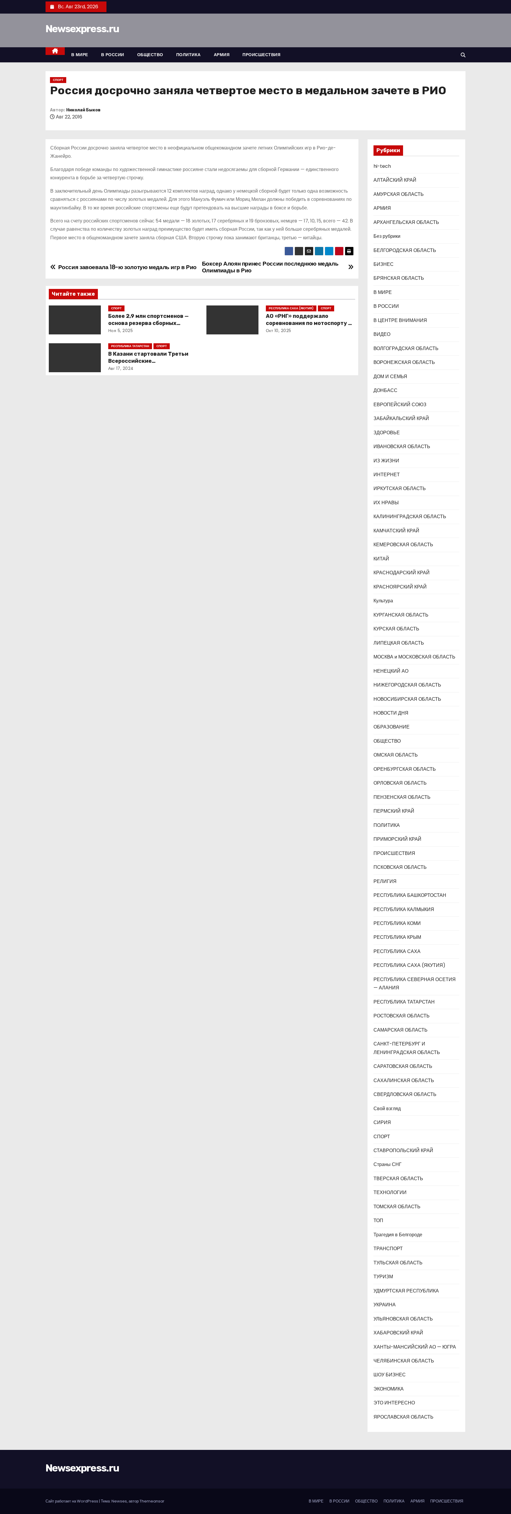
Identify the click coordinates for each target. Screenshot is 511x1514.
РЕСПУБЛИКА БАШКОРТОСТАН (409, 895)
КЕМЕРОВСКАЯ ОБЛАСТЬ (403, 544)
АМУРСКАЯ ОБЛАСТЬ (398, 194)
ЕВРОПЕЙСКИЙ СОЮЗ (399, 404)
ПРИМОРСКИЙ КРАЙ (397, 839)
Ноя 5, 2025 (120, 331)
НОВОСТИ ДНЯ (390, 713)
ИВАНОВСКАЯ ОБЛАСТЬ (401, 446)
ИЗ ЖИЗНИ (386, 460)
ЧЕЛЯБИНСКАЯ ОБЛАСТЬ (403, 1360)
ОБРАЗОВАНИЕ (391, 726)
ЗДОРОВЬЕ (386, 432)
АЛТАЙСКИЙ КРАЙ (394, 180)
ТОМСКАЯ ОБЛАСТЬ (397, 1206)
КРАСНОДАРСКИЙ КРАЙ (401, 572)
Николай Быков (83, 110)
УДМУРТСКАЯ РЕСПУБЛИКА (406, 1290)
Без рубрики (386, 236)
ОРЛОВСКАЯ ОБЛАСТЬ (400, 783)
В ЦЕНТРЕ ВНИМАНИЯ (400, 320)
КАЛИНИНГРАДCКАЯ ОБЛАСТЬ (409, 516)
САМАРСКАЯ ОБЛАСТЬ (400, 1030)
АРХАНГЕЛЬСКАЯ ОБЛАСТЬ (406, 222)
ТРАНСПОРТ (388, 1248)
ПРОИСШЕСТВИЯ (261, 55)
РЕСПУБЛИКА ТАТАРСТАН (130, 346)
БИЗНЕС (383, 264)
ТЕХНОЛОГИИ (390, 1192)
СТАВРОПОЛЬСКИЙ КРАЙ (403, 1150)
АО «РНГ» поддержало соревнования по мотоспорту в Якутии (308, 323)
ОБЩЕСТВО (150, 55)
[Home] (55, 51)
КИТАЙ (381, 558)
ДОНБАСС (385, 390)
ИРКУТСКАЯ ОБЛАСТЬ (399, 488)
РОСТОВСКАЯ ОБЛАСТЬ (401, 1015)
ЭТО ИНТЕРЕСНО (394, 1402)
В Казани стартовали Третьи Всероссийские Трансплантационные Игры (148, 361)
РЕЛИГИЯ (385, 881)
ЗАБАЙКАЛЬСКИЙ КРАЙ (401, 418)
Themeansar (152, 1501)
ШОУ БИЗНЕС (389, 1374)
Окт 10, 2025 (278, 331)
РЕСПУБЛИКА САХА (397, 951)
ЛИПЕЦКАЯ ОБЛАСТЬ (398, 643)
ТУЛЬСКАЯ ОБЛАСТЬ (398, 1262)
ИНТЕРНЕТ (386, 474)
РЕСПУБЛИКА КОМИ (397, 923)
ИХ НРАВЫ (386, 502)
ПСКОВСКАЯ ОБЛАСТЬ (400, 867)
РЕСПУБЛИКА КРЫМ (397, 937)
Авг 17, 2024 (121, 368)
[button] (463, 55)
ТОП (378, 1220)
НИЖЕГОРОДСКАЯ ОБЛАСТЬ (407, 685)
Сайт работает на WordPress (72, 1501)
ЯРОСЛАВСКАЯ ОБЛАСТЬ (403, 1417)
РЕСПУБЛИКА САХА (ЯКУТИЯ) (291, 308)
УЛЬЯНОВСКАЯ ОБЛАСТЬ (403, 1318)
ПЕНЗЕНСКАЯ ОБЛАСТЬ (402, 797)
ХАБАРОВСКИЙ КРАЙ (398, 1332)
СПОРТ (58, 80)
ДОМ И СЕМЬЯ (390, 376)
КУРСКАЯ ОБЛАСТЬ (396, 628)
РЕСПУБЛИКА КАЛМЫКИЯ (403, 909)
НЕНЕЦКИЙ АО (390, 671)
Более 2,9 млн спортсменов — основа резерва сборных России (148, 323)
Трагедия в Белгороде (397, 1234)
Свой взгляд (387, 1108)
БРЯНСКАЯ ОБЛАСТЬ (398, 278)
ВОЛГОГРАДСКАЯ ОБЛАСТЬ (406, 348)
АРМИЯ (222, 55)
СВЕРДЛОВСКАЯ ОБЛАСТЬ (404, 1094)
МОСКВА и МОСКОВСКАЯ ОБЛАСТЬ (414, 656)
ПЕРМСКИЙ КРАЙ (393, 811)
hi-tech (382, 166)
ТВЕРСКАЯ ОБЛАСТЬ (398, 1178)
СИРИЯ (382, 1122)
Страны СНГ (387, 1164)
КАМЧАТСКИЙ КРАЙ (396, 530)
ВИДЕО (381, 334)
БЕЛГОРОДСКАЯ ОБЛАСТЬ (404, 250)
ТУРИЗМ (383, 1276)
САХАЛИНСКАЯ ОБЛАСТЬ (403, 1080)
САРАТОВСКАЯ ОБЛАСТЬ (402, 1066)
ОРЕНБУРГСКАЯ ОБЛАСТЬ (404, 769)
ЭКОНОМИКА (388, 1388)
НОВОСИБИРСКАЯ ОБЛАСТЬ (407, 699)
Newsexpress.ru (82, 29)
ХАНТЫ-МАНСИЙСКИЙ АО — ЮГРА (414, 1347)
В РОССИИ (112, 55)
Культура (383, 600)
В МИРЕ (79, 55)
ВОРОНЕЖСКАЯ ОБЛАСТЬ (404, 362)
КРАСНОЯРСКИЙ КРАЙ (400, 586)
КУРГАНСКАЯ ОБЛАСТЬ (400, 615)
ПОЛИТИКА (188, 55)
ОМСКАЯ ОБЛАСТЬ (395, 755)
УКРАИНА (384, 1304)
